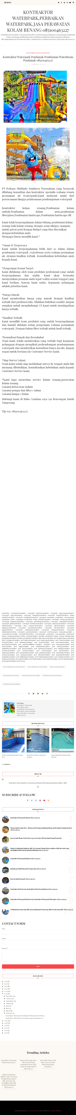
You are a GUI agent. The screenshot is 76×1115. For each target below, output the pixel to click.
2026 (5, 981)
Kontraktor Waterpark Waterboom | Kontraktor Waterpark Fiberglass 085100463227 (38, 899)
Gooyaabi (33, 1111)
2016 (5, 1030)
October (9, 999)
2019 (5, 1023)
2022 (5, 991)
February (9, 1013)
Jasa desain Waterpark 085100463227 (22, 879)
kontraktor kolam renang (52, 675)
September (10, 1001)
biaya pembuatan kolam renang (38, 53)
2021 (5, 994)
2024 (5, 986)
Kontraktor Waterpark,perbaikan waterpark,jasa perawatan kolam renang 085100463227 (38, 21)
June (7, 1006)
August (8, 1003)
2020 (5, 1021)
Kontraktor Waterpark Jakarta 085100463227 (25, 859)
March (8, 1011)
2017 (5, 1028)
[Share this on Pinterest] (38, 693)
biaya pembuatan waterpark (37, 667)
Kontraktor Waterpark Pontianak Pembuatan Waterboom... (25, 1016)
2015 (5, 1033)
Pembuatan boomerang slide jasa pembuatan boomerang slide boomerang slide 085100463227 (41, 910)
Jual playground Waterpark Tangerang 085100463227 (28, 869)
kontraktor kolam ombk (31, 675)
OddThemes (56, 1111)
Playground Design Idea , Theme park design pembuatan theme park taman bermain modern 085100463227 (28, 1064)
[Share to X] (33, 693)
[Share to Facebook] (28, 693)
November (9, 996)
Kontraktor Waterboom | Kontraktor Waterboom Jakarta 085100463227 (34, 889)
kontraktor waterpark (11, 684)
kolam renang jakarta (11, 675)
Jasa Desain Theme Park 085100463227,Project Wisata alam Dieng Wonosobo (36, 838)
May (7, 1008)
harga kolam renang (57, 667)
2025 (5, 984)
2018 (5, 1025)
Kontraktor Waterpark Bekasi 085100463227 (25, 818)
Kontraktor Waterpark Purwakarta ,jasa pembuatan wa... (25, 1018)
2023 (5, 989)
